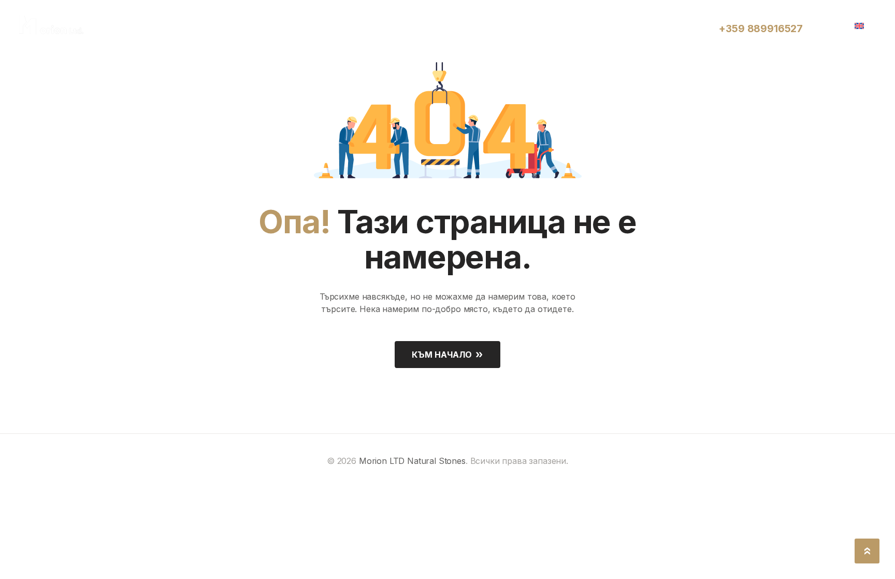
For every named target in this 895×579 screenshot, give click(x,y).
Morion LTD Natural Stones (412, 461)
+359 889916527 (761, 29)
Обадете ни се (747, 16)
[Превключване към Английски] (863, 25)
